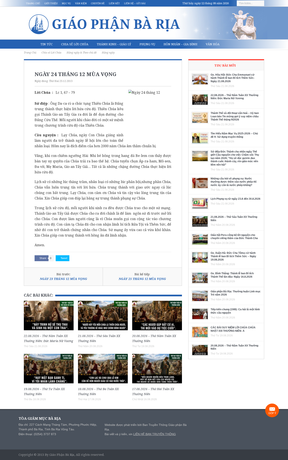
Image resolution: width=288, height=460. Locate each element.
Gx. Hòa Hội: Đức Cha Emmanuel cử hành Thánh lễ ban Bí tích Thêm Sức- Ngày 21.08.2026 (232, 78)
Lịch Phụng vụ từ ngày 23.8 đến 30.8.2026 (235, 198)
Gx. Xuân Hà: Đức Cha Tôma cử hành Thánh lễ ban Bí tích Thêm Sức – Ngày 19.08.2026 (233, 256)
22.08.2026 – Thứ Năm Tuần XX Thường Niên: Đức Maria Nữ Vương (234, 97)
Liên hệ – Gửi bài (134, 3)
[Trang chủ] (30, 44)
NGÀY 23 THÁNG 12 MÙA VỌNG (63, 279)
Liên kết (114, 3)
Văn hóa (212, 44)
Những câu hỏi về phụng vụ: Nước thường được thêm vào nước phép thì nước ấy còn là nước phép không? (233, 182)
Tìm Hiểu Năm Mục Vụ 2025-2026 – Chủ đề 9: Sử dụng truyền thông (234, 135)
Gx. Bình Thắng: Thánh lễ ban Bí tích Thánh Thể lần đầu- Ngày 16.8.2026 (232, 275)
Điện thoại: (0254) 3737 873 (37, 434)
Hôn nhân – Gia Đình (180, 44)
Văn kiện (81, 3)
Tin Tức (46, 44)
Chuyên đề (98, 3)
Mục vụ (66, 3)
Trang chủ (33, 3)
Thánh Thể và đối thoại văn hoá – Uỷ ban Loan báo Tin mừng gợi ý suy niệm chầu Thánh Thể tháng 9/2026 (235, 116)
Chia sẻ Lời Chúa (74, 44)
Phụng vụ (147, 44)
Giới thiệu (51, 3)
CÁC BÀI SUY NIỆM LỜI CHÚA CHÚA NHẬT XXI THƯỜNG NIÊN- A (233, 329)
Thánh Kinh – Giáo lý (114, 44)
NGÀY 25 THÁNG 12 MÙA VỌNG (142, 279)
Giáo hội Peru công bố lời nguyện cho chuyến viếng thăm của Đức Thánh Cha (234, 237)
